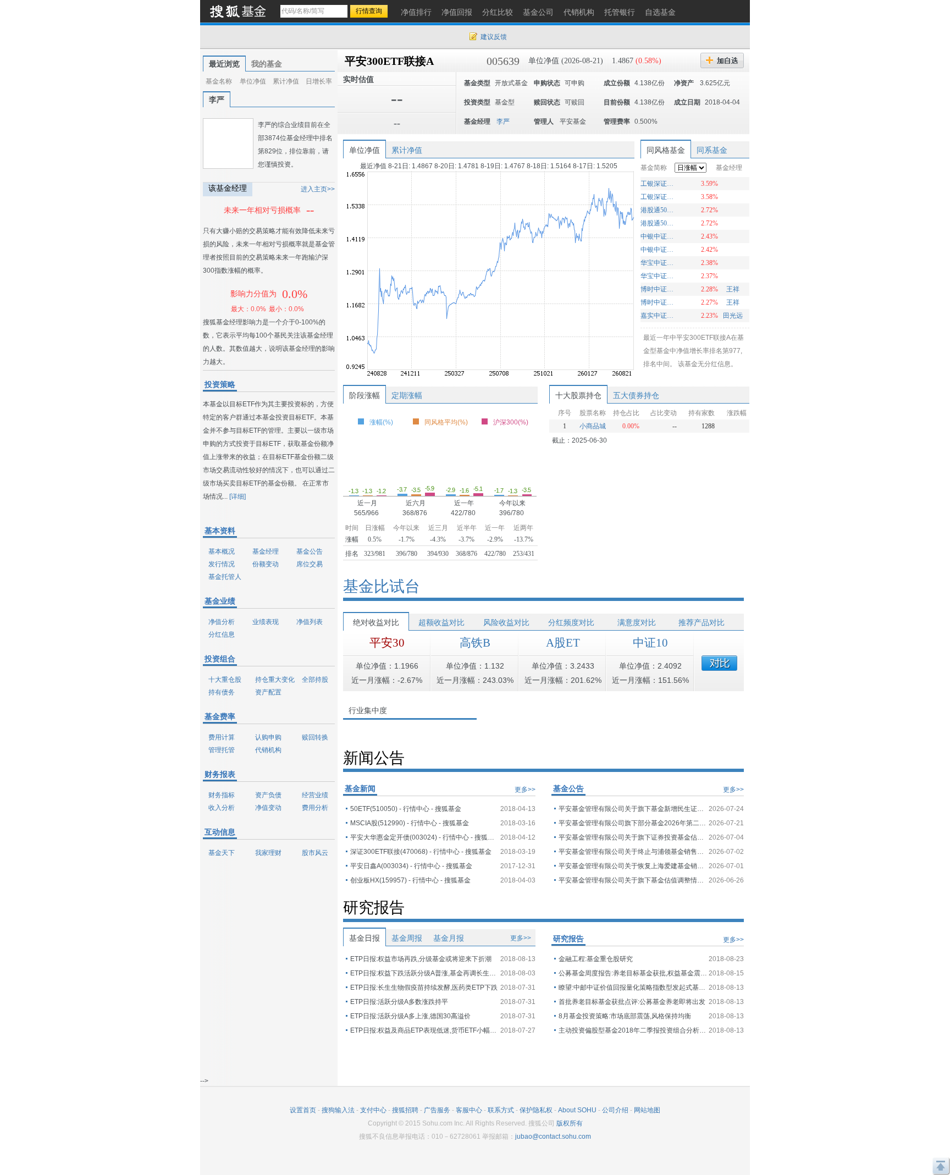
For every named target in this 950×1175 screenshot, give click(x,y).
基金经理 (265, 551)
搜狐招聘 (405, 1110)
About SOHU (577, 1110)
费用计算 (221, 737)
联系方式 (501, 1110)
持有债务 (221, 692)
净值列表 (309, 622)
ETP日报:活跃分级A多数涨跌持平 (399, 1002)
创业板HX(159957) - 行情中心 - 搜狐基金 (410, 880)
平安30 (387, 642)
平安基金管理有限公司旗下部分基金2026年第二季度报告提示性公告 (633, 823)
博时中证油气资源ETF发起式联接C (658, 289)
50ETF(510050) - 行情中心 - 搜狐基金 (405, 809)
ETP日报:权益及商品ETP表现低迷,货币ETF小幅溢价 (424, 1030)
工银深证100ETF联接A (658, 183)
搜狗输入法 (338, 1110)
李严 (216, 99)
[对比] (719, 663)
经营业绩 (315, 795)
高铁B (475, 642)
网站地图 (647, 1110)
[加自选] (722, 60)
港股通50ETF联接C (658, 210)
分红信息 (221, 634)
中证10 (650, 642)
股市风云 (315, 853)
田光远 (733, 315)
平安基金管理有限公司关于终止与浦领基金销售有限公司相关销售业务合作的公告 (633, 852)
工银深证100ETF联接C (658, 197)
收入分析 (221, 808)
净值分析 (221, 622)
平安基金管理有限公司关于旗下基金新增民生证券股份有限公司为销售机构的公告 (633, 809)
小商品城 (592, 426)
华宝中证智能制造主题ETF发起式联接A (658, 263)
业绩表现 (265, 622)
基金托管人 (224, 577)
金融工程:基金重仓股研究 (596, 959)
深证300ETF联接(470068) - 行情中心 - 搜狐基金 (420, 852)
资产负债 (268, 795)
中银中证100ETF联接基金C (658, 236)
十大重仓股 (224, 679)
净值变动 (268, 808)
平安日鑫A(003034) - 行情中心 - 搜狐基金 (411, 866)
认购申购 (268, 737)
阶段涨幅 (364, 395)
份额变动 (265, 564)
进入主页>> (318, 189)
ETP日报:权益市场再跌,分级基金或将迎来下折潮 (420, 959)
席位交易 (309, 564)
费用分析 (315, 808)
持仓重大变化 (275, 679)
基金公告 (309, 551)
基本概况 (221, 551)
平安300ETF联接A (389, 61)
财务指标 (221, 795)
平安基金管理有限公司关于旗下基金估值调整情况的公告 (633, 880)
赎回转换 (315, 737)
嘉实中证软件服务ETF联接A (658, 315)
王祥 (732, 289)
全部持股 (315, 679)
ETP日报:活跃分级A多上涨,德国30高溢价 (410, 1016)
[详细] (237, 496)
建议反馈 (493, 37)
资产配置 (268, 692)
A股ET (563, 642)
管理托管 (221, 750)
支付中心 (373, 1110)
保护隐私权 (536, 1110)
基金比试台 (381, 586)
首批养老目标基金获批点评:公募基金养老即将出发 (632, 1002)
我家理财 (268, 853)
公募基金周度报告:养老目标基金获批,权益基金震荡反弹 (633, 973)
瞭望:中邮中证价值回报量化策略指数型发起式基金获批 (633, 987)
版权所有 (569, 1123)
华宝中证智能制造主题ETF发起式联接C (658, 276)
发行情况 (221, 564)
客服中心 (469, 1110)
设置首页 (303, 1110)
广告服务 (437, 1110)
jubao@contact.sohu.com (553, 1136)
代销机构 (268, 750)
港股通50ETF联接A (658, 223)
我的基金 (266, 63)
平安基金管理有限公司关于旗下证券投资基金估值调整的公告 (633, 837)
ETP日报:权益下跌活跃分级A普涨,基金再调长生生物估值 (424, 973)
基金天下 (221, 853)
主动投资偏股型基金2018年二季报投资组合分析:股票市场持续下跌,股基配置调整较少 (633, 1030)
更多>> (525, 789)
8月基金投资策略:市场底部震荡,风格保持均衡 (625, 1016)
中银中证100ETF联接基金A (658, 249)
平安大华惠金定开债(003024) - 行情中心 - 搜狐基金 (424, 837)
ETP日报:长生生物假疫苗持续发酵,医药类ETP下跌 (424, 987)
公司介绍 (615, 1110)
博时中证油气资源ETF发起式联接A (658, 302)
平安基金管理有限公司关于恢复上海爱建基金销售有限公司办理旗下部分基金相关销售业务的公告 (633, 866)
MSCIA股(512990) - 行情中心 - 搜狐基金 (409, 823)
